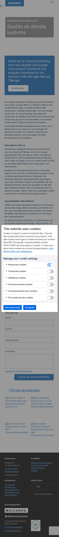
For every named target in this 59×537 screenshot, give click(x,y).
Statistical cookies (17, 278)
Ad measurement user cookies (22, 291)
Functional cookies (17, 271)
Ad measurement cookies (20, 284)
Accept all (29, 307)
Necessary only (12, 307)
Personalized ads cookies (20, 297)
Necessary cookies (17, 264)
